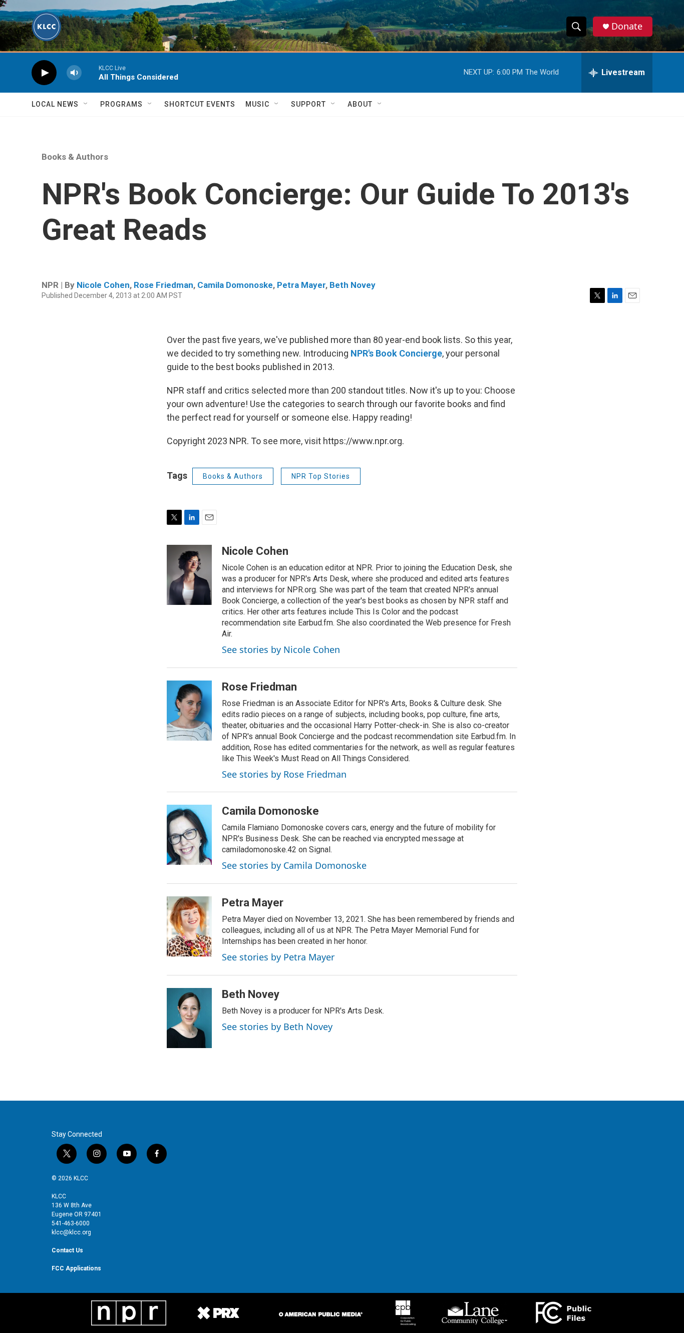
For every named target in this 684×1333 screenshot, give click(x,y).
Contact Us (67, 1250)
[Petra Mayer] (189, 926)
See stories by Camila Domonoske (294, 865)
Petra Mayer (301, 285)
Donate (626, 26)
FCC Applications (76, 1268)
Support (308, 104)
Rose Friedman (163, 285)
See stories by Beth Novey (277, 1027)
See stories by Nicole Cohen (281, 649)
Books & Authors (75, 157)
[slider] (90, 72)
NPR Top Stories (320, 476)
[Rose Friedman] (189, 711)
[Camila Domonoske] (189, 835)
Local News (55, 104)
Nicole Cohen (103, 285)
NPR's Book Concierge (396, 353)
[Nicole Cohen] (189, 575)
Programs (121, 104)
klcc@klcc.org (71, 1232)
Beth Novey (352, 285)
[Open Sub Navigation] (86, 104)
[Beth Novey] (189, 1018)
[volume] (74, 73)
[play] (44, 73)
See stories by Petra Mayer (278, 957)
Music (257, 104)
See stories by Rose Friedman (284, 774)
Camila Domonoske (235, 285)
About (360, 104)
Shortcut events (199, 104)
